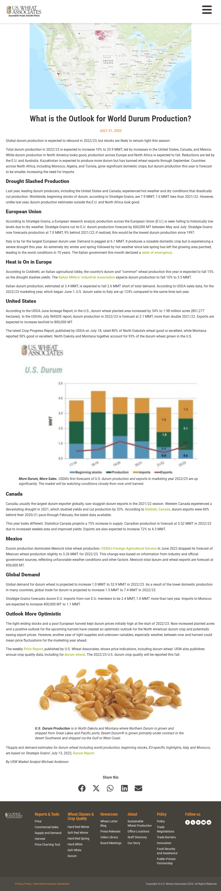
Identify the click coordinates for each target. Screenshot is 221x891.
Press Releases (110, 831)
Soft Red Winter (78, 832)
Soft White (74, 850)
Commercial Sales (46, 827)
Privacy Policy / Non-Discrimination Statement (42, 883)
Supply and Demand (48, 833)
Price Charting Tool (47, 844)
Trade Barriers (166, 837)
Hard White (75, 844)
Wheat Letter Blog (109, 823)
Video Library (109, 837)
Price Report (33, 649)
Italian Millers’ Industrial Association (86, 277)
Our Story (134, 843)
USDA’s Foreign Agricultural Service (129, 548)
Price (38, 821)
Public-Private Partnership (166, 861)
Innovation (164, 843)
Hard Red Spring (78, 838)
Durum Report (83, 753)
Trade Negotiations (165, 829)
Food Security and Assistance (167, 851)
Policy (161, 821)
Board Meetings (111, 843)
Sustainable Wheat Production (140, 823)
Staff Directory (137, 837)
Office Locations (138, 831)
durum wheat (75, 655)
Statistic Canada (157, 509)
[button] (82, 788)
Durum (72, 856)
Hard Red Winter (78, 827)
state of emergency (157, 253)
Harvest (40, 838)
